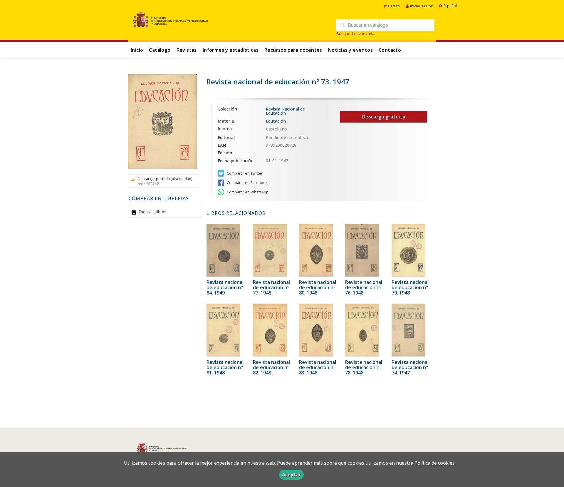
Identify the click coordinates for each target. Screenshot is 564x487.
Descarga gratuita (383, 116)
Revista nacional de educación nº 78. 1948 (363, 367)
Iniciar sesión (421, 6)
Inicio (137, 50)
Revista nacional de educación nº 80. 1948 (317, 287)
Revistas (187, 50)
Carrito (394, 6)
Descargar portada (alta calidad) (165, 180)
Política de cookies (434, 463)
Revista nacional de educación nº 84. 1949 (225, 287)
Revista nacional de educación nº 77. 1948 (271, 287)
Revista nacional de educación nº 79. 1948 (410, 287)
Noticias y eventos (350, 50)
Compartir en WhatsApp (247, 192)
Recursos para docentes (293, 50)
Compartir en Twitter (244, 173)
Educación (276, 121)
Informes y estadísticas (230, 50)
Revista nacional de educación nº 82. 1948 (271, 367)
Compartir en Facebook (246, 182)
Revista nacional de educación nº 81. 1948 (225, 367)
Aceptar (291, 474)
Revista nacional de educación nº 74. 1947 (410, 367)
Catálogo (159, 50)
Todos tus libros (152, 211)
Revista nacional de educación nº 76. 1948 (363, 287)
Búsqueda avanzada (355, 33)
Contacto (390, 50)
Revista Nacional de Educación (285, 111)
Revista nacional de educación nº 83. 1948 (317, 367)
